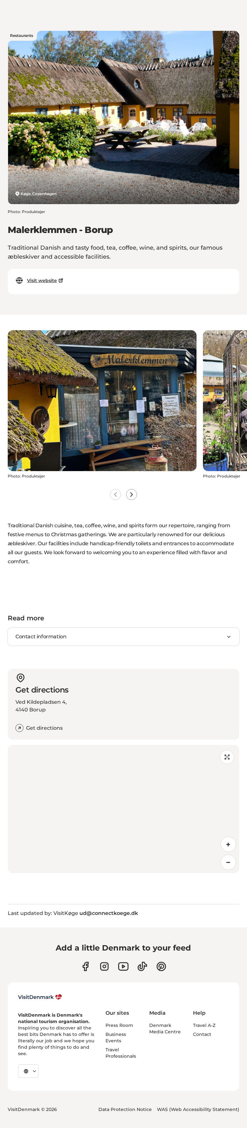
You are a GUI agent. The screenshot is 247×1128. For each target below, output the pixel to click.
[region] (123, 809)
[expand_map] (227, 757)
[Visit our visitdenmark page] (123, 966)
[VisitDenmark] (40, 997)
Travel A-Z (204, 1025)
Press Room (119, 1025)
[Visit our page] (104, 966)
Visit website (42, 280)
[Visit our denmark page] (85, 966)
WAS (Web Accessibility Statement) (198, 1109)
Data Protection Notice (125, 1109)
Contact (202, 1034)
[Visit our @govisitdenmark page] (142, 966)
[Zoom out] (228, 862)
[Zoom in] (228, 844)
